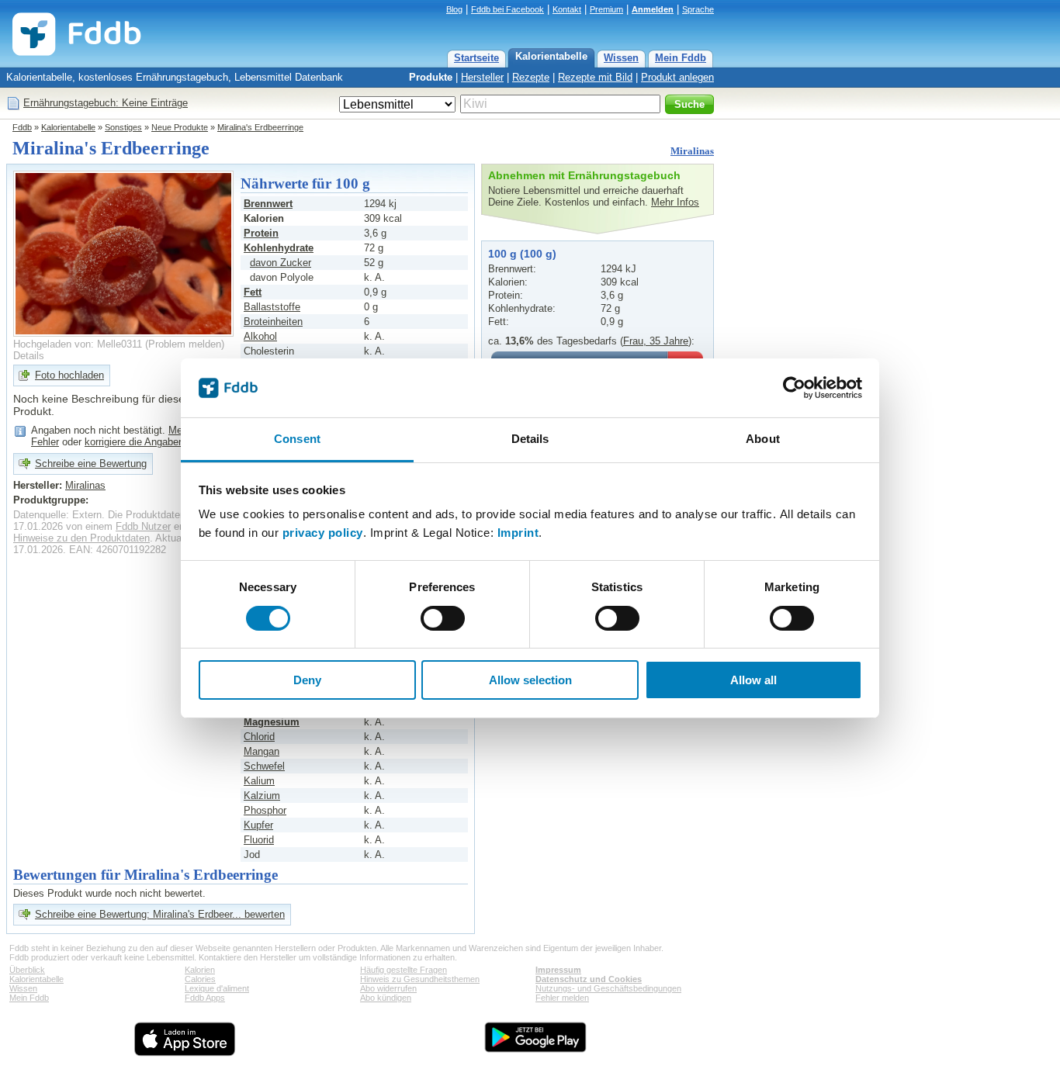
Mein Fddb (680, 58)
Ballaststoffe (272, 307)
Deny (307, 680)
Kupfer (258, 825)
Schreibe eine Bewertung (91, 463)
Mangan (261, 751)
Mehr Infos (675, 202)
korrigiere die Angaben (134, 442)
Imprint (518, 532)
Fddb (22, 127)
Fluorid (259, 840)
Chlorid (259, 736)
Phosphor (265, 810)
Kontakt (567, 9)
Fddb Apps (205, 997)
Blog (454, 9)
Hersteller (482, 77)
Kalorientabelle (551, 56)
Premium (606, 9)
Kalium (259, 781)
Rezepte (530, 77)
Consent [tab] (297, 438)
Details (28, 356)
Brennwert (268, 203)
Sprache (698, 9)
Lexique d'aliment (217, 988)
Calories (200, 979)
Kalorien (200, 969)
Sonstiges (123, 127)
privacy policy (322, 532)
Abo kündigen (385, 997)
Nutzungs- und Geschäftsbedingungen (608, 988)
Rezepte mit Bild (595, 77)
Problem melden (184, 344)
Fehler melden (562, 997)
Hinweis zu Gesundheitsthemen (420, 979)
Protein (261, 233)
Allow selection (530, 680)
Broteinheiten (273, 321)
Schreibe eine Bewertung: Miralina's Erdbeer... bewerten (160, 914)
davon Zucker (280, 262)
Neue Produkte (179, 127)
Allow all (753, 680)
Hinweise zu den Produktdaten (81, 538)
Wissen (621, 58)
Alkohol (260, 336)
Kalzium (262, 795)
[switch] (443, 618)
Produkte (430, 77)
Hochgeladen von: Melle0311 (77, 344)
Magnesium (272, 722)
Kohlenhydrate (278, 248)
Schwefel (264, 766)
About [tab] (763, 438)
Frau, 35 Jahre (655, 341)
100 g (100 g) (522, 253)
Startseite (476, 58)
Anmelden (653, 9)
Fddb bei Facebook (507, 9)
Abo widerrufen (388, 988)
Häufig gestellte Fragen (403, 969)
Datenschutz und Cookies (588, 979)
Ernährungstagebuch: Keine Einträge (105, 103)
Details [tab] (530, 438)
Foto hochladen (69, 375)
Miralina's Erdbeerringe (260, 127)
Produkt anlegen (677, 77)
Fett (253, 292)
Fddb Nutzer (143, 526)
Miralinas (692, 151)
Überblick (27, 969)
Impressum (558, 969)
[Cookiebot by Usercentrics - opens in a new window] (794, 388)
